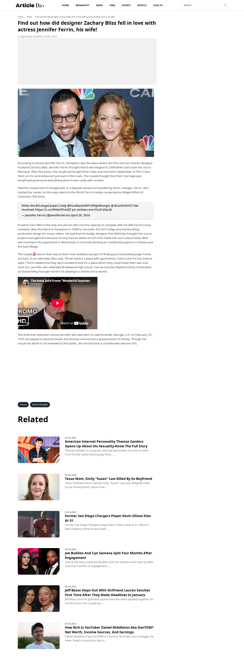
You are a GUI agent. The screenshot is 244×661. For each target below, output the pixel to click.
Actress (23, 404)
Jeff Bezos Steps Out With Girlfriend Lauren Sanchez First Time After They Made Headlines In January (107, 592)
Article (142, 5)
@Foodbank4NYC (79, 206)
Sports (126, 5)
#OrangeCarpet (46, 206)
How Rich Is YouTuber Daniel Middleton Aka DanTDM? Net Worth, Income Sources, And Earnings (109, 629)
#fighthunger (100, 206)
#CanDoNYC (122, 206)
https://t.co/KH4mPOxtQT (53, 210)
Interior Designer (40, 404)
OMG (112, 5)
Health (158, 5)
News (99, 5)
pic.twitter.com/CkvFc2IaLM (92, 210)
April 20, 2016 (80, 215)
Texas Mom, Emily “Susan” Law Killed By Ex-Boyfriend (108, 478)
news (29, 17)
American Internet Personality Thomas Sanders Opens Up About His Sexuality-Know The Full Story (106, 443)
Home (65, 5)
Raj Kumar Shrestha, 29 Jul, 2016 (37, 36)
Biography (82, 5)
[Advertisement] (87, 61)
